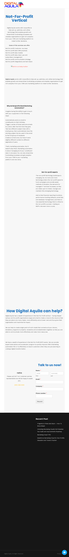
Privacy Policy (61, 553)
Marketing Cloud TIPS (44, 435)
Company (39, 386)
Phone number (41, 393)
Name (38, 370)
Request (39, 401)
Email (38, 379)
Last (51, 376)
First (37, 376)
